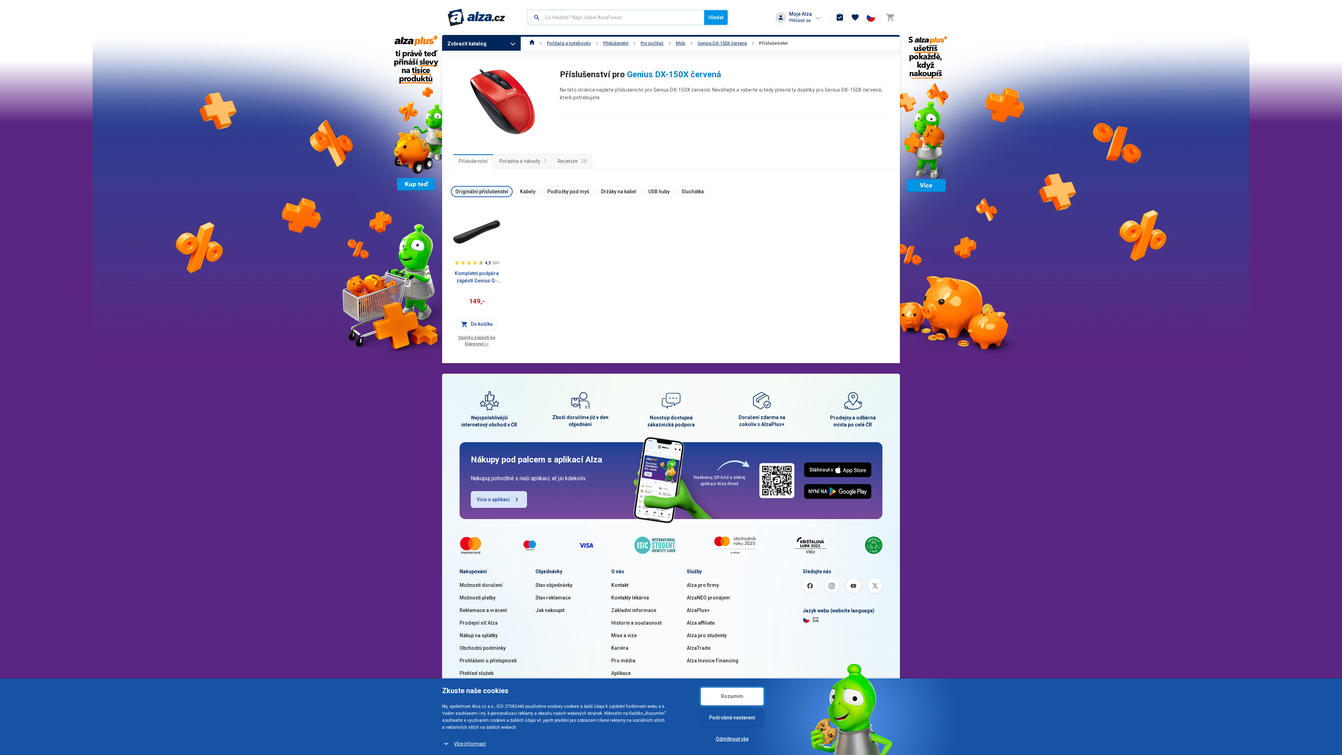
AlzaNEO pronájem (708, 598)
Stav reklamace (553, 598)
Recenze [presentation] (572, 161)
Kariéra (619, 648)
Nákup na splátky (479, 635)
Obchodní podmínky (483, 648)
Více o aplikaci (493, 499)
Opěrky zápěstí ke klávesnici (477, 340)
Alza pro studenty (707, 635)
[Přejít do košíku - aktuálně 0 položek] (890, 17)
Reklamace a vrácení (483, 610)
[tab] (473, 161)
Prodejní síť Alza (479, 623)
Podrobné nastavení (732, 717)
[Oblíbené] (855, 17)
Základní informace (633, 610)
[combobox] (616, 17)
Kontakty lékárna (630, 598)
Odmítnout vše (732, 739)
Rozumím (732, 696)
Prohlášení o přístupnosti (488, 660)
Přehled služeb (476, 673)
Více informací (470, 744)
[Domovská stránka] (532, 43)
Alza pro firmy (703, 585)
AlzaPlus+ (698, 610)
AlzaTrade (698, 648)
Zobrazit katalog (466, 43)
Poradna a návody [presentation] (523, 161)
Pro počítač (652, 43)
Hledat (715, 17)
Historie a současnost (636, 623)
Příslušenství (615, 43)
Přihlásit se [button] (800, 20)
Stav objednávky (553, 585)
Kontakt (619, 585)
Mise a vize (624, 635)
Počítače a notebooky (569, 43)
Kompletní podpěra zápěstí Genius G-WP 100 (477, 278)
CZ (816, 619)
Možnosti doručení (481, 585)
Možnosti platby (478, 598)
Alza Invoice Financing (712, 660)
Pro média (623, 660)
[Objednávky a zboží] (840, 17)
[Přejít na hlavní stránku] (476, 17)
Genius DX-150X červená (722, 43)
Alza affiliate (701, 623)
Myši (680, 43)
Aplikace (621, 673)
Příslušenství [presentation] (473, 161)
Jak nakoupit (549, 610)
